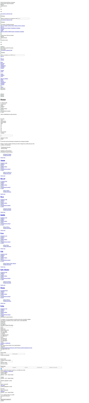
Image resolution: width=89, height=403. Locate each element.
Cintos (12, 25)
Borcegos (5, 28)
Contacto (23, 25)
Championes (13, 28)
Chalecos (16, 25)
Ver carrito (3, 385)
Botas (2, 28)
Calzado (5, 25)
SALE (19, 25)
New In (2, 25)
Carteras (9, 25)
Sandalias (18, 28)
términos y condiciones (8, 371)
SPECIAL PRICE (4, 31)
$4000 (9, 31)
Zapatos (9, 28)
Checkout (2, 391)
